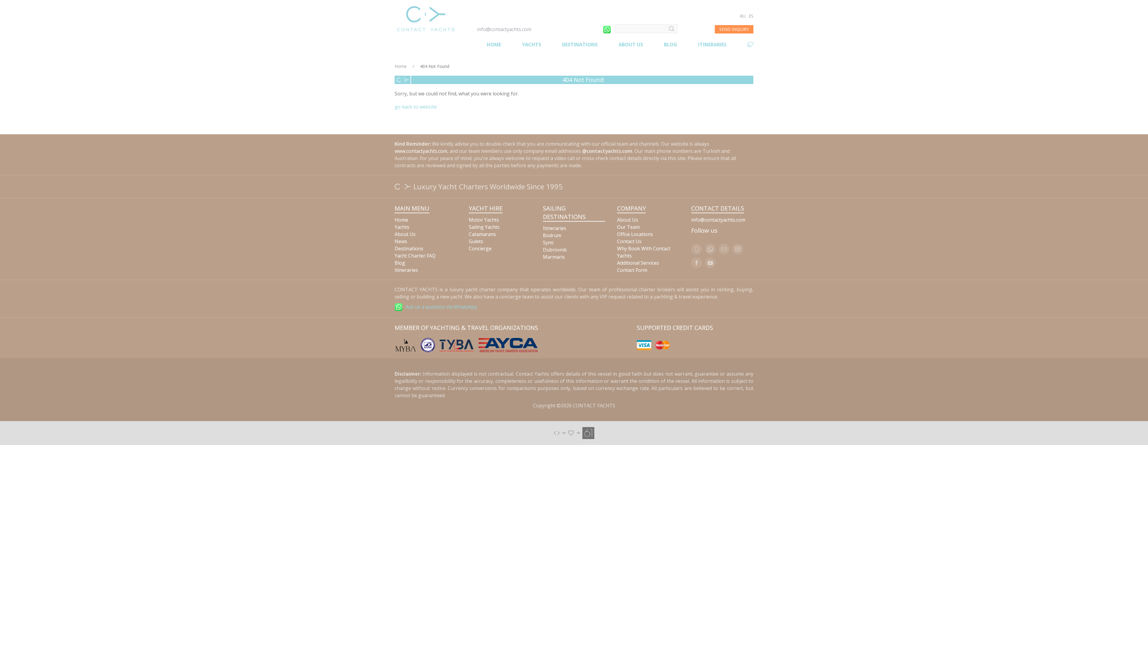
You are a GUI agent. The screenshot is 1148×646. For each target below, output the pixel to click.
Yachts (531, 44)
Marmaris (554, 257)
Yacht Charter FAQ (415, 255)
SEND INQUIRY (734, 29)
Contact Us (629, 241)
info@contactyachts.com (504, 29)
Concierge (480, 248)
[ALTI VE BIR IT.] (574, 432)
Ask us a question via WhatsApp (441, 307)
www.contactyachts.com (421, 151)
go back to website (416, 106)
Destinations (580, 44)
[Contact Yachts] (426, 19)
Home (494, 44)
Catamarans (482, 234)
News (401, 241)
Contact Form (632, 270)
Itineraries (712, 44)
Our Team (628, 227)
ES (751, 16)
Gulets (476, 241)
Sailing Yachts (484, 227)
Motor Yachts (484, 220)
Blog (670, 44)
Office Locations (635, 234)
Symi (548, 242)
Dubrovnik (555, 249)
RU (743, 16)
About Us (631, 44)
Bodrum (552, 235)
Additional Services (638, 263)
